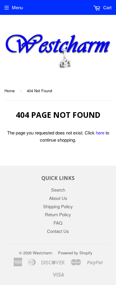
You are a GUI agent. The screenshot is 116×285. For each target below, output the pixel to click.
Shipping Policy (58, 206)
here (100, 132)
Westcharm (42, 253)
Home (9, 90)
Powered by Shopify (75, 253)
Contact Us (58, 231)
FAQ (58, 223)
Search (58, 190)
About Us (58, 198)
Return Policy (58, 214)
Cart (107, 7)
